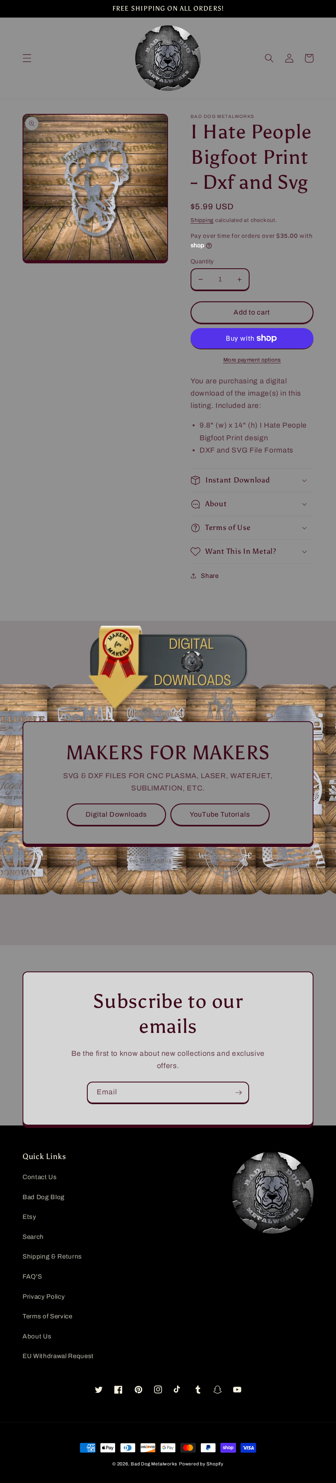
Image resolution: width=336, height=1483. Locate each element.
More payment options (252, 360)
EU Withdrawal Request (58, 1355)
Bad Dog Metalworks (154, 1463)
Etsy (29, 1216)
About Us (37, 1336)
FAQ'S (32, 1276)
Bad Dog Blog (44, 1196)
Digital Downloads (116, 814)
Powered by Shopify (201, 1463)
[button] (27, 58)
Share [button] (209, 575)
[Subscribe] (238, 1093)
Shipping (202, 220)
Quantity (202, 261)
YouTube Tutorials (220, 814)
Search (33, 1236)
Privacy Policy (44, 1296)
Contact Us (40, 1176)
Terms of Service (48, 1316)
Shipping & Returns (52, 1256)
